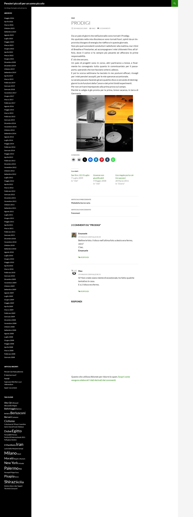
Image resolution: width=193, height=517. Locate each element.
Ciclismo (9, 421)
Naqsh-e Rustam (19, 459)
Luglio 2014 (8, 140)
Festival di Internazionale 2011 (14, 437)
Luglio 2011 (8, 215)
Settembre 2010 (10, 249)
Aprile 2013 (8, 157)
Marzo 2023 (8, 45)
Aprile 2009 (8, 306)
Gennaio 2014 (9, 150)
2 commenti (105, 28)
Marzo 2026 (8, 25)
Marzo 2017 (8, 99)
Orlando (21, 463)
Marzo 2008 (8, 350)
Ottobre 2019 (9, 69)
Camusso (15, 417)
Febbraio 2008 (9, 354)
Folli (5, 440)
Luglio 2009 (8, 296)
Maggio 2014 (9, 144)
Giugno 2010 (9, 259)
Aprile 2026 (8, 21)
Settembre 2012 (10, 174)
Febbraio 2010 (9, 272)
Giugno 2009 (9, 300)
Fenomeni (81, 211)
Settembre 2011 (10, 208)
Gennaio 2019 (9, 86)
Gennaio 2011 (9, 235)
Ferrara (14, 435)
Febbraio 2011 (9, 232)
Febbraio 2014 (9, 147)
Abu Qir (8, 402)
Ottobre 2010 (9, 245)
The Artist (7, 488)
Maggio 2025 (9, 42)
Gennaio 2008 (9, 357)
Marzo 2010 (8, 269)
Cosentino (22, 424)
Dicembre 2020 (10, 62)
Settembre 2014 (10, 133)
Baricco (18, 409)
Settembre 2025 (10, 32)
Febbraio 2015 (9, 116)
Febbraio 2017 (9, 103)
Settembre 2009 (10, 289)
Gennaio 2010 (9, 276)
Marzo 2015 (8, 113)
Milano (10, 452)
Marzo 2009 (8, 310)
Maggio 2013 (9, 154)
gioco (9, 440)
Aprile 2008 (8, 347)
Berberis (7, 413)
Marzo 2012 (8, 188)
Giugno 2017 (9, 96)
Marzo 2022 (8, 55)
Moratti (9, 458)
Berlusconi (18, 413)
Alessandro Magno (10, 406)
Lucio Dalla (8, 448)
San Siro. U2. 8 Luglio (80, 175)
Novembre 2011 (10, 201)
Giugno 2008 (9, 340)
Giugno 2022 (9, 49)
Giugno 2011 (9, 218)
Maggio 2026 (9, 18)
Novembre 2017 (10, 93)
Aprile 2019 (8, 76)
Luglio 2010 (8, 255)
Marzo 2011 (8, 228)
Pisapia (9, 476)
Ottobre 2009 (9, 286)
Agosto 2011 (9, 211)
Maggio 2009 (9, 303)
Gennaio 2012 (9, 194)
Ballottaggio (10, 408)
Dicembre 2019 (10, 66)
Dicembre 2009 (10, 279)
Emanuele (82, 233)
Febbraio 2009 (9, 313)
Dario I (6, 427)
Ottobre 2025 (9, 28)
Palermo (11, 468)
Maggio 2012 (9, 181)
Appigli (6, 378)
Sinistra (6, 486)
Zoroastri (14, 488)
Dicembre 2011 (10, 198)
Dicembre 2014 (10, 123)
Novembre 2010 (10, 242)
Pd (20, 468)
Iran (19, 444)
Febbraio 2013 (9, 161)
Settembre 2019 (10, 72)
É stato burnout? (10, 375)
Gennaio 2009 (9, 317)
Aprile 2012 (8, 184)
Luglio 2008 (8, 337)
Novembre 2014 (10, 127)
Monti (19, 454)
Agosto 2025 (9, 35)
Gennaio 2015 (9, 120)
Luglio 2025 (8, 38)
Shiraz (9, 481)
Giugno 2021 (9, 59)
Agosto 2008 (9, 333)
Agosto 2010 (9, 252)
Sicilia (19, 482)
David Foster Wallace (16, 427)
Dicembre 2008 (10, 320)
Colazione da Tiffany (11, 424)
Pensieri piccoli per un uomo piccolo (24, 3)
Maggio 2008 (9, 344)
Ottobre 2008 (9, 327)
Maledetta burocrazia (81, 201)
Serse (17, 477)
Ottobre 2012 (9, 171)
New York (11, 463)
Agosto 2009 (9, 293)
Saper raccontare (10, 388)
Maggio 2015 (9, 110)
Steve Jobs (13, 486)
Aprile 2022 (8, 52)
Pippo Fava (15, 472)
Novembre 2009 (10, 283)
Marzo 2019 (8, 79)
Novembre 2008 (10, 323)
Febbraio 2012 (9, 191)
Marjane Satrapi (17, 448)
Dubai (8, 431)
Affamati (15, 403)
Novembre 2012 (10, 167)
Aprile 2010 (8, 266)
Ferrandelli (8, 435)
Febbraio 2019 (9, 83)
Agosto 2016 (9, 106)
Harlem (14, 440)
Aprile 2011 (8, 225)
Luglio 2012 (8, 177)
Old (73, 18)
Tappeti (19, 486)
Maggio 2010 (9, 262)
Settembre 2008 (10, 330)
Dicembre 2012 (10, 164)
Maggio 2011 (9, 222)
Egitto (17, 431)
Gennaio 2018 (9, 89)
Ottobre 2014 (9, 130)
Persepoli (7, 472)
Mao (93, 28)
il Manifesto (10, 445)
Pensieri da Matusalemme (13, 372)
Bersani (8, 417)
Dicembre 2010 (10, 239)
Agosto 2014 (9, 137)
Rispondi (85, 257)
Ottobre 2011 (9, 205)
